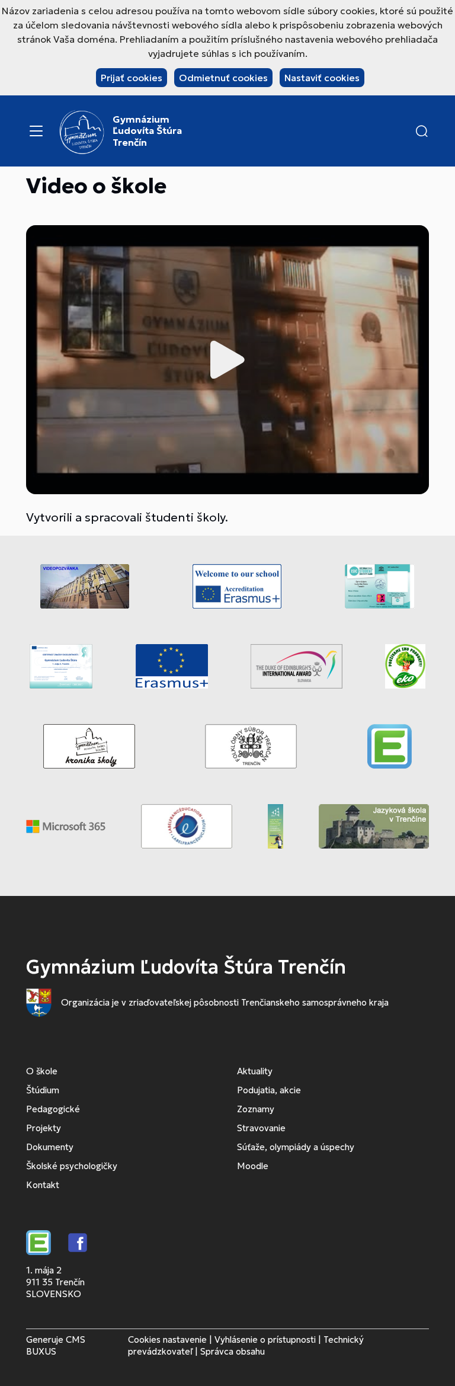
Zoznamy (255, 1109)
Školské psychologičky (71, 1165)
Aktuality (255, 1071)
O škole (41, 1071)
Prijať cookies (131, 78)
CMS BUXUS (55, 1345)
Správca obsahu (232, 1351)
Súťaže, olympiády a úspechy (295, 1147)
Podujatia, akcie (269, 1090)
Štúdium (42, 1090)
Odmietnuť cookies (223, 78)
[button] (421, 131)
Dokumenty (49, 1147)
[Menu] (36, 130)
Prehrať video (227, 359)
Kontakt (42, 1184)
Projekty (43, 1128)
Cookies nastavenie (167, 1339)
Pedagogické (53, 1109)
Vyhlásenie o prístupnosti (265, 1339)
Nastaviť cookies (322, 78)
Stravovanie (261, 1128)
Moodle (252, 1165)
